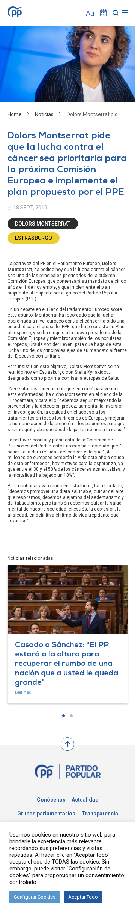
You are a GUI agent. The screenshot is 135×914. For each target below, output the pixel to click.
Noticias (44, 114)
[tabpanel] (68, 634)
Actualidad (85, 800)
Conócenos (51, 800)
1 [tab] (63, 715)
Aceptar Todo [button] (83, 897)
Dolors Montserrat (42, 224)
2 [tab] (71, 715)
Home (15, 114)
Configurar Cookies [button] (35, 897)
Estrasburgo (33, 238)
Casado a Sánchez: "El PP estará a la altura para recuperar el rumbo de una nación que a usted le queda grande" (66, 664)
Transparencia (99, 814)
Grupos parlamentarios (46, 814)
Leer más (23, 692)
